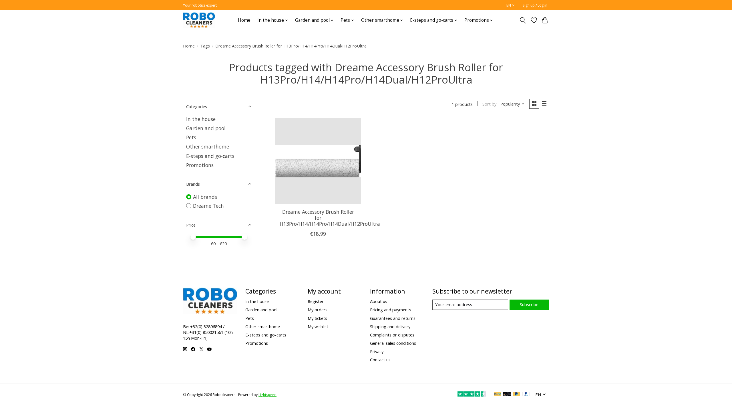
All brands (205, 196)
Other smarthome (207, 146)
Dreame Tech (208, 205)
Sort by (489, 104)
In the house (201, 119)
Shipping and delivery (390, 326)
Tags (205, 46)
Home (244, 20)
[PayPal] (497, 394)
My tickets (317, 318)
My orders (317, 309)
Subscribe (529, 304)
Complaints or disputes (392, 335)
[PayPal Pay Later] (516, 394)
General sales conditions (393, 343)
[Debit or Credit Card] (507, 394)
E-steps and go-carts (210, 155)
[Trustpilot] (472, 394)
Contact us (380, 360)
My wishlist (318, 326)
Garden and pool (206, 128)
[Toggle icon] (523, 20)
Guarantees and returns (392, 318)
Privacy (376, 351)
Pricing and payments (390, 309)
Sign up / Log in (535, 5)
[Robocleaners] (199, 20)
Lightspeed (267, 394)
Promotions (200, 165)
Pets (191, 137)
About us (378, 301)
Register (316, 301)
